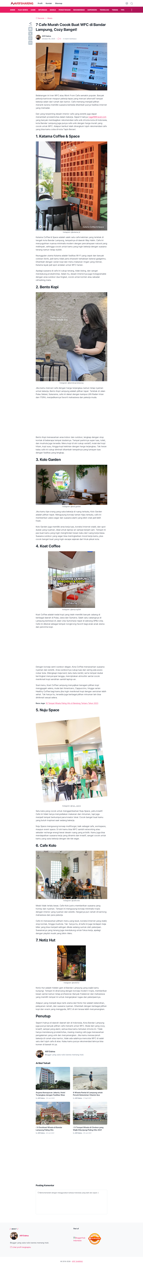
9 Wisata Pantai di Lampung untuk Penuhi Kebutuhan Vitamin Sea (88, 1093)
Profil (40, 3)
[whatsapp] (30, 38)
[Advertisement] (71, 417)
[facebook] (30, 29)
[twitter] (30, 34)
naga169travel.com (97, 117)
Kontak (49, 3)
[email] (30, 43)
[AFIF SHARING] (22, 3)
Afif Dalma (24, 1235)
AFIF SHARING (77, 1261)
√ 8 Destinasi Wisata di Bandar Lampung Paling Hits (49, 1128)
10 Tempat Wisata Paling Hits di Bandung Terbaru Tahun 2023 (72, 703)
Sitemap (58, 3)
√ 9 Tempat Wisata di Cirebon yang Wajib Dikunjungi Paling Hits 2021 (88, 1128)
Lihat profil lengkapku (21, 1247)
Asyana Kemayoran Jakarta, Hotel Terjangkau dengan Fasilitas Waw (50, 1093)
